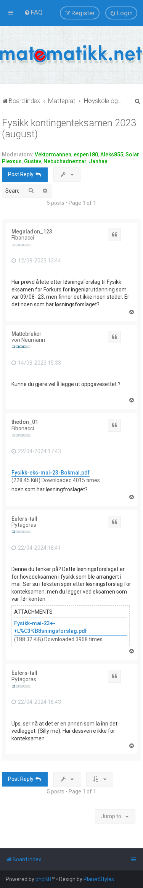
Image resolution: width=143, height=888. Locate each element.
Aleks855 (111, 154)
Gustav (32, 161)
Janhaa (98, 161)
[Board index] (71, 55)
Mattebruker (26, 334)
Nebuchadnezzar (65, 161)
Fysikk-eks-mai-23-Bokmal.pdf (50, 473)
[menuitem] (33, 12)
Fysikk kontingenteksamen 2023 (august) (69, 128)
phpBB (43, 879)
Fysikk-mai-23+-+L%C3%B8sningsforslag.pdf (50, 627)
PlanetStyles (99, 879)
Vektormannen (53, 154)
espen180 (86, 154)
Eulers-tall (24, 519)
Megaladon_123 (31, 231)
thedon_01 (24, 422)
